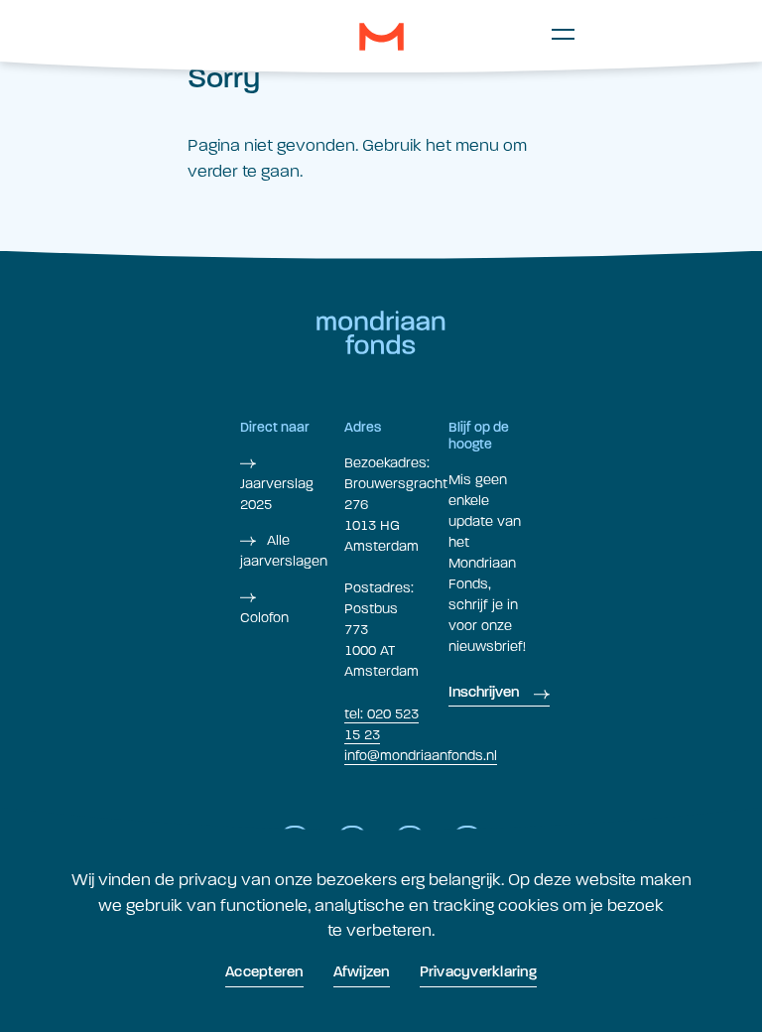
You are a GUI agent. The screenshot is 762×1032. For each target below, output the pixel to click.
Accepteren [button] (264, 973)
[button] (381, 37)
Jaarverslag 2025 (277, 494)
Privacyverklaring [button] (478, 973)
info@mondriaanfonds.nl (420, 755)
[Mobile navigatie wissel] (563, 34)
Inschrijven (483, 693)
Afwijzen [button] (361, 973)
